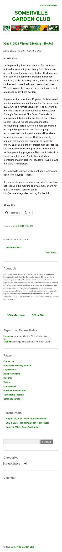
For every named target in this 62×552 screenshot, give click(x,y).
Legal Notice (9, 369)
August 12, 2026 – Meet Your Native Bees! (26, 419)
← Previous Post (12, 247)
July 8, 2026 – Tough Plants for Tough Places (27, 423)
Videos (6, 382)
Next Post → (52, 252)
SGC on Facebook (16, 315)
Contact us (8, 361)
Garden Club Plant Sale (14, 390)
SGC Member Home (48, 5)
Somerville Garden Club (22, 547)
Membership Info (11, 374)
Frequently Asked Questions (17, 365)
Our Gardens (9, 386)
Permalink (28, 226)
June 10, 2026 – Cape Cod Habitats (23, 427)
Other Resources (11, 399)
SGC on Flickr (38, 315)
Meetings (17, 226)
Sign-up (7, 342)
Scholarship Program (13, 395)
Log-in (6, 336)
